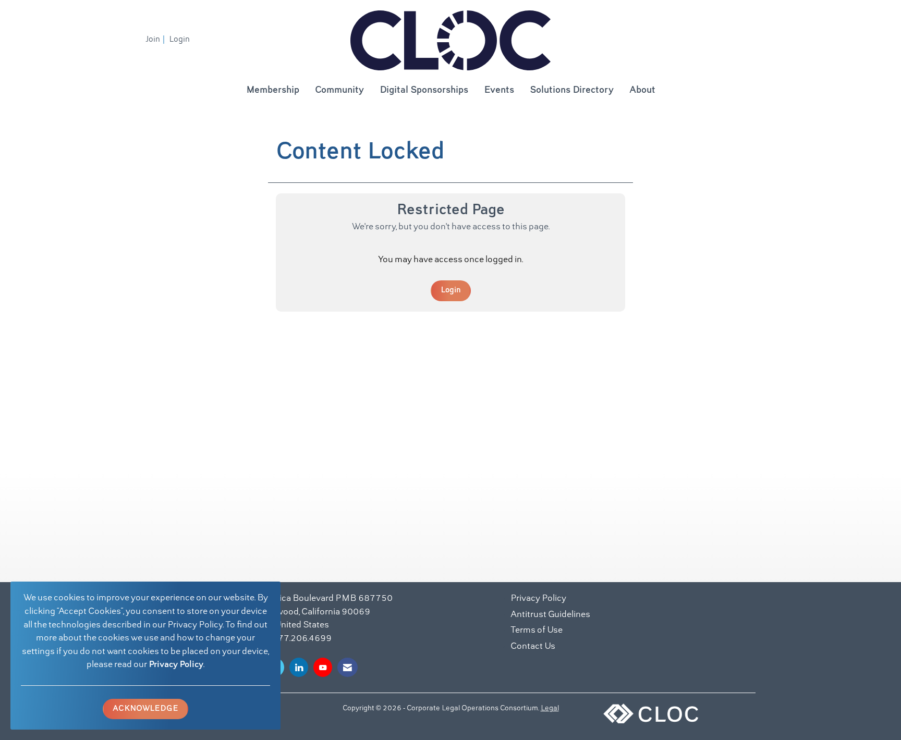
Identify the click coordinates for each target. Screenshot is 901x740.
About (642, 90)
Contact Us (532, 646)
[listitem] (156, 39)
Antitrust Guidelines (550, 615)
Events (499, 90)
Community (339, 90)
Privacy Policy (176, 665)
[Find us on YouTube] (322, 667)
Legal (550, 708)
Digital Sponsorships (424, 90)
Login (451, 290)
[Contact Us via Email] (347, 667)
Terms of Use (536, 630)
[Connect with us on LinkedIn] (298, 667)
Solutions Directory (572, 90)
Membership (272, 90)
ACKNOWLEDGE (145, 709)
